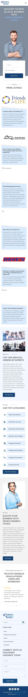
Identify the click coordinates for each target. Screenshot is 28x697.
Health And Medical (15, 415)
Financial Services (14, 465)
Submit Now (10, 681)
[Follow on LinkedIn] (18, 689)
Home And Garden (8, 641)
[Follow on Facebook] (10, 689)
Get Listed (8, 558)
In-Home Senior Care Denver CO (13, 111)
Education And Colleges (16, 436)
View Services (9, 395)
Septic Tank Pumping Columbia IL (13, 308)
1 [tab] (8, 606)
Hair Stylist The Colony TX (11, 229)
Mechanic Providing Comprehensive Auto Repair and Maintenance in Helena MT (13, 272)
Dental (5, 638)
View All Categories (10, 472)
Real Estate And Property (16, 429)
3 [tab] (12, 606)
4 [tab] (14, 606)
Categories (6, 645)
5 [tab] (16, 606)
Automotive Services (15, 422)
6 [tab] (18, 606)
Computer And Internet (15, 457)
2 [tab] (10, 606)
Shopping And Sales (15, 443)
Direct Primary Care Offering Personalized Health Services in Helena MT (12, 150)
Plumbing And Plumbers (16, 450)
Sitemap (18, 694)
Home (5, 631)
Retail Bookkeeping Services (11, 186)
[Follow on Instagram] (13, 689)
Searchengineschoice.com (17, 692)
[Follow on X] (15, 689)
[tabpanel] (14, 595)
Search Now (14, 76)
